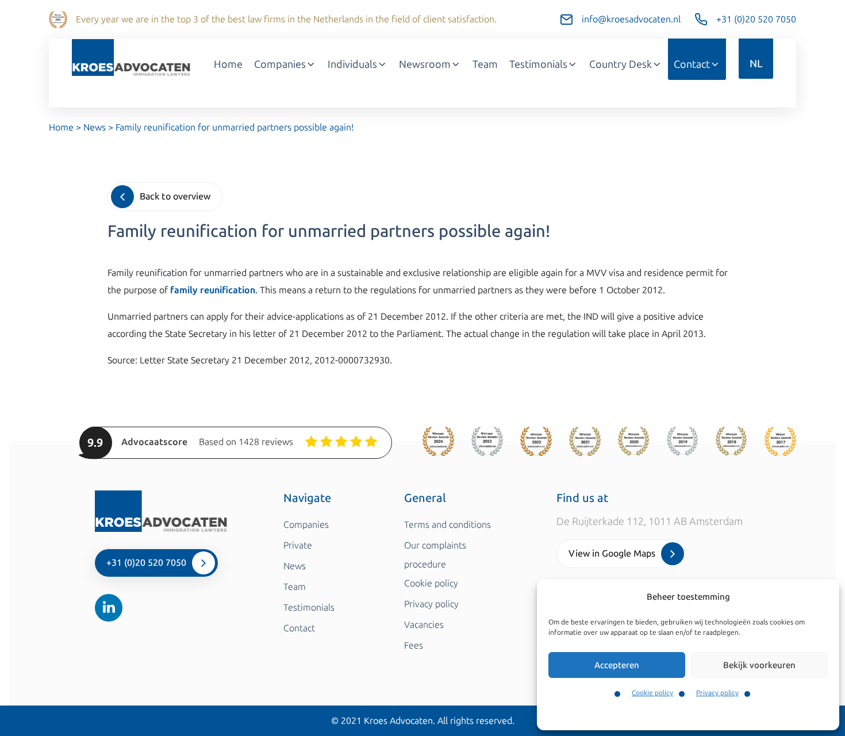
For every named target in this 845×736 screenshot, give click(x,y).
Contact (692, 64)
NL (756, 63)
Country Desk (620, 64)
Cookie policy (652, 693)
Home (228, 64)
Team (485, 64)
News (94, 127)
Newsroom (425, 64)
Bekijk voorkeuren (759, 665)
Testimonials (538, 64)
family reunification (212, 290)
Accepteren (616, 665)
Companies (280, 64)
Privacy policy (717, 693)
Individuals (352, 64)
